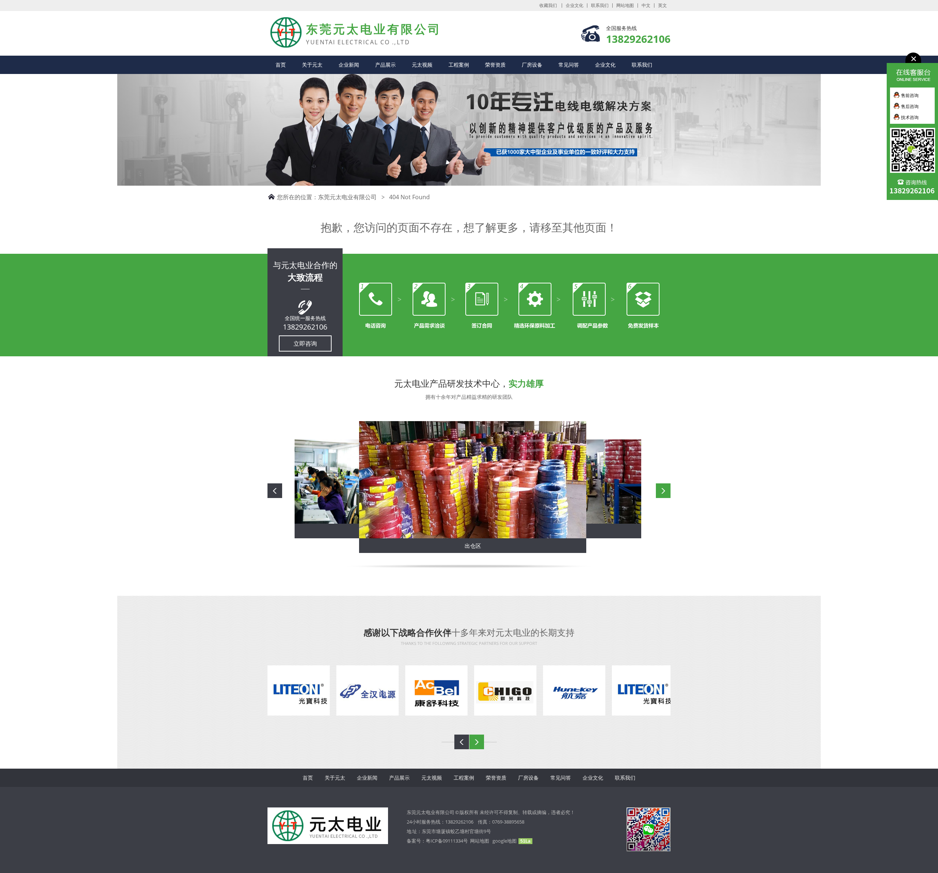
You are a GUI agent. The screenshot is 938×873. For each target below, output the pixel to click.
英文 (662, 5)
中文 (646, 5)
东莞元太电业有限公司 (347, 197)
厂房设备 (532, 64)
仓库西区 (473, 545)
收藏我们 (548, 5)
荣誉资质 (495, 64)
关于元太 (312, 64)
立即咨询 (305, 343)
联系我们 (600, 5)
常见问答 (568, 64)
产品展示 (385, 64)
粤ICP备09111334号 (448, 840)
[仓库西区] (473, 479)
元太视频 (422, 64)
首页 (281, 64)
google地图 (504, 840)
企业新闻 (349, 64)
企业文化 (574, 5)
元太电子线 (280, 25)
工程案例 (458, 64)
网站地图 (625, 5)
